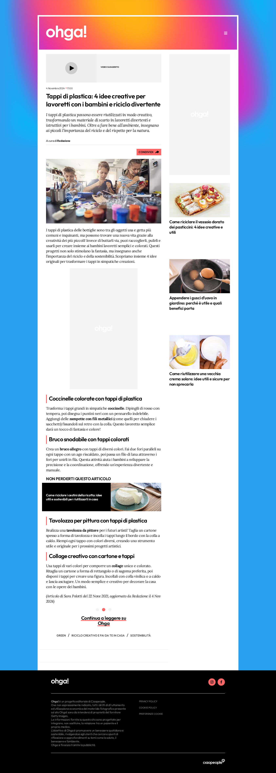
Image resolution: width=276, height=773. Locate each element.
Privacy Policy (148, 701)
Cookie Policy (148, 707)
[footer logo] (89, 681)
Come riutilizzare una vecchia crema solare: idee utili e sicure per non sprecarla (199, 379)
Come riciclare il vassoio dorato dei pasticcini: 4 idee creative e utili (196, 227)
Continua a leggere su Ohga (103, 620)
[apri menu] (225, 33)
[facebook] (221, 682)
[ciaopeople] (214, 762)
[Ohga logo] (66, 33)
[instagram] (212, 682)
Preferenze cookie (151, 713)
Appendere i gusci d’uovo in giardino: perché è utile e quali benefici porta (195, 303)
